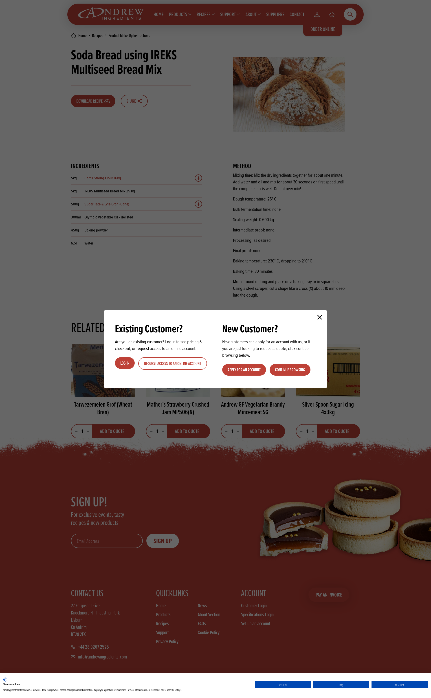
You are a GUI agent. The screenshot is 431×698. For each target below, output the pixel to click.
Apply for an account (244, 370)
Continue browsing (290, 370)
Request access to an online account (172, 363)
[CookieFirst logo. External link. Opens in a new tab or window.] (5, 680)
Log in (124, 363)
